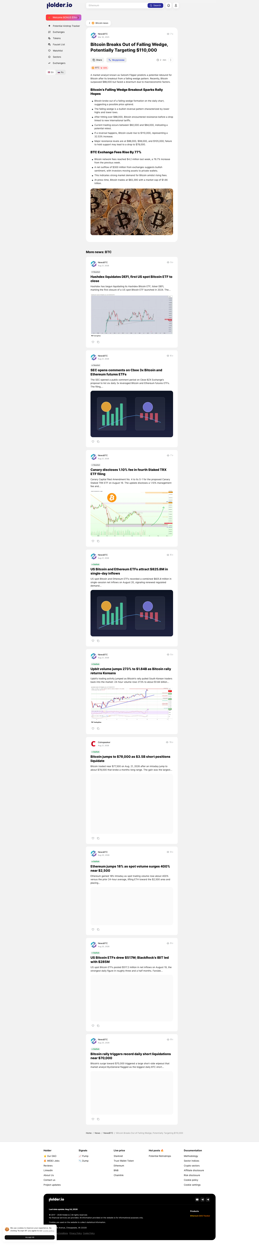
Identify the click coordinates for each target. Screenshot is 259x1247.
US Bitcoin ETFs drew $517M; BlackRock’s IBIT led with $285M (130, 960)
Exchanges (59, 32)
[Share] (98, 342)
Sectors (57, 57)
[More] (170, 60)
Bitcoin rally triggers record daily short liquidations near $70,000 (131, 1056)
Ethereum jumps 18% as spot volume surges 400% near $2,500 (130, 868)
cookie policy (48, 1231)
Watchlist (58, 50)
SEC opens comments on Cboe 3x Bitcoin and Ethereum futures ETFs (126, 372)
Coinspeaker (104, 742)
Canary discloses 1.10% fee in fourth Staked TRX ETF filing (129, 472)
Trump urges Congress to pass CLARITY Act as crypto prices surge (128, 1149)
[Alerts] (169, 5)
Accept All (29, 1237)
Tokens (57, 38)
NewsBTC (103, 34)
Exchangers (59, 63)
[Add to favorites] (93, 342)
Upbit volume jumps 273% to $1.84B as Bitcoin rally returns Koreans (131, 671)
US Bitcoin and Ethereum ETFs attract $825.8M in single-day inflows (129, 571)
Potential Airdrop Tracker (66, 26)
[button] (132, 212)
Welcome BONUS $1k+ (65, 17)
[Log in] (176, 5)
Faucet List (59, 44)
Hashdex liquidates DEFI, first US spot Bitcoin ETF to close (131, 279)
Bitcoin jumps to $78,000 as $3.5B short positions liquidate (130, 759)
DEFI (161, 286)
